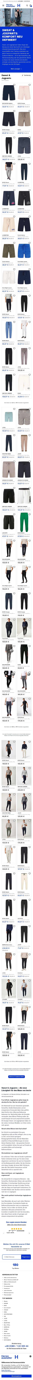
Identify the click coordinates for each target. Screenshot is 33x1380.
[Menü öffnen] (3, 5)
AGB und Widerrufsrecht (10, 1281)
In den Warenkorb (24, 951)
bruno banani (7, 1307)
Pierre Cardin (7, 1335)
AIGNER (6, 1303)
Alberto (5, 1301)
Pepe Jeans (7, 1333)
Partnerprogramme (8, 1292)
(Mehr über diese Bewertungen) (16, 1224)
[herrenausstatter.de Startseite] (13, 5)
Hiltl (5, 1316)
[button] (27, 5)
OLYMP (5, 1331)
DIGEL (5, 1312)
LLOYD (5, 1320)
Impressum (7, 1288)
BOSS (5, 1305)
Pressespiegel (7, 1294)
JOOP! (5, 1318)
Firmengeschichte (8, 1286)
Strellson (6, 1337)
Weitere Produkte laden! (16, 1076)
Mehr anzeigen (15, 69)
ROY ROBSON (7, 1340)
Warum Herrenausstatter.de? (11, 1279)
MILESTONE (7, 1322)
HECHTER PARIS (8, 1314)
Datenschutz (7, 1284)
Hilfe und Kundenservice (10, 1277)
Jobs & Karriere (8, 1290)
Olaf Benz (6, 1329)
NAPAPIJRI (6, 1327)
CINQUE (6, 1309)
